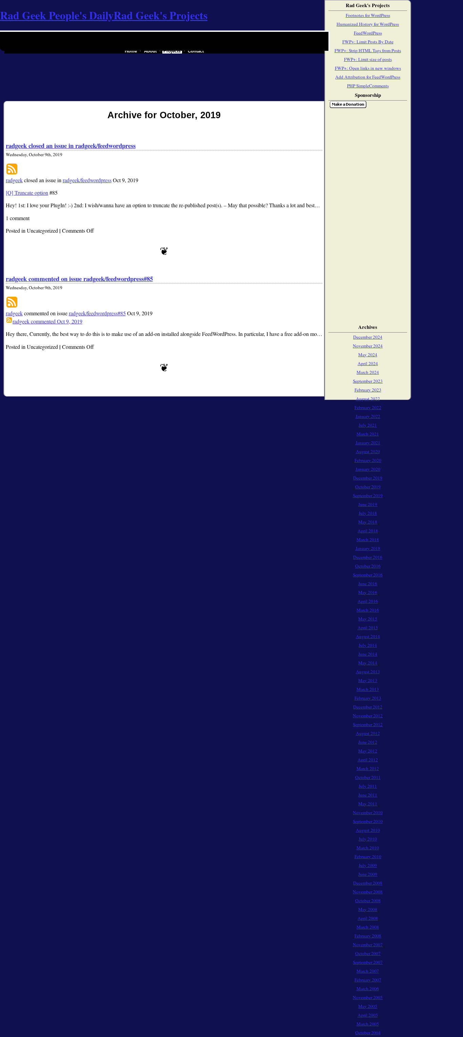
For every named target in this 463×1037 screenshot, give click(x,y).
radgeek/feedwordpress (87, 180)
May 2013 (367, 680)
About (150, 51)
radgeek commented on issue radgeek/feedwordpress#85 (79, 278)
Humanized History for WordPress (368, 24)
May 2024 (367, 355)
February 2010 (368, 856)
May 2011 (367, 804)
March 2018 (368, 539)
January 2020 (368, 469)
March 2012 (368, 768)
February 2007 (368, 980)
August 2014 (368, 636)
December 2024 (367, 337)
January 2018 (368, 548)
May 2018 (367, 522)
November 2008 (368, 892)
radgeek (14, 180)
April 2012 (368, 760)
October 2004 (368, 1033)
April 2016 (368, 601)
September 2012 (368, 724)
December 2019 (367, 478)
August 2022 (368, 399)
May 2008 (367, 909)
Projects (172, 51)
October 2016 (368, 566)
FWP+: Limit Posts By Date (368, 42)
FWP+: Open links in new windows (368, 68)
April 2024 (368, 363)
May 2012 (367, 751)
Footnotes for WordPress (368, 15)
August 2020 (368, 451)
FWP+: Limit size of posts (368, 59)
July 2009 (368, 865)
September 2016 (368, 575)
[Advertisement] (349, 214)
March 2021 (368, 434)
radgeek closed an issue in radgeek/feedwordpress (71, 145)
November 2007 (368, 944)
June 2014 (367, 654)
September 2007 (368, 962)
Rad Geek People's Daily (57, 15)
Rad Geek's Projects (160, 15)
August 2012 (368, 733)
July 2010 (368, 839)
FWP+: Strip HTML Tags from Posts (368, 50)
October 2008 (368, 900)
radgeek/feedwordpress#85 (97, 313)
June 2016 (367, 583)
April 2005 (368, 1015)
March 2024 (368, 372)
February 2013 (368, 698)
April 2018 (368, 531)
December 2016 (367, 557)
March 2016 (368, 610)
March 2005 (368, 1024)
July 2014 (368, 645)
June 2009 (367, 874)
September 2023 (368, 381)
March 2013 (368, 689)
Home (131, 51)
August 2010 (368, 830)
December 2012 (367, 707)
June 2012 (367, 742)
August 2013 (368, 672)
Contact (196, 51)
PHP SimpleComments (368, 86)
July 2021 (368, 425)
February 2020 (368, 460)
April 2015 (368, 628)
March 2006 (368, 989)
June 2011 (367, 795)
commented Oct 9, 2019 (47, 321)
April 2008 (368, 918)
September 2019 (368, 495)
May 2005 (367, 1006)
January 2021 (368, 443)
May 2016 (367, 592)
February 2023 (368, 390)
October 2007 (368, 953)
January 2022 (368, 416)
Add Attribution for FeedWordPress (367, 77)
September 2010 (368, 821)
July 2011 (368, 786)
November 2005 (368, 997)
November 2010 (368, 812)
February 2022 (368, 407)
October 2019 (368, 487)
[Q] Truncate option (27, 192)
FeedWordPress (368, 33)
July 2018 (368, 513)
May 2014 (367, 663)
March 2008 (368, 927)
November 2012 (368, 716)
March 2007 (368, 971)
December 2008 (367, 883)
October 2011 (368, 777)
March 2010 (368, 848)
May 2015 (367, 619)
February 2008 (368, 936)
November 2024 (368, 346)
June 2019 (367, 504)
